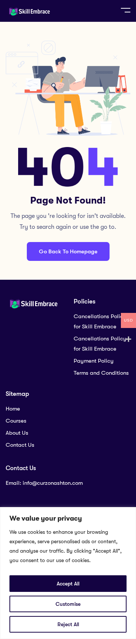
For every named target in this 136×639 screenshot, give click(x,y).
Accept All (68, 584)
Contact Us (20, 444)
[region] (68, 573)
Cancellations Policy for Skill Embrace (100, 321)
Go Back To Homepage (68, 251)
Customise (68, 604)
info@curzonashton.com (53, 483)
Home (13, 408)
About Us (17, 432)
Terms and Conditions (101, 372)
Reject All (68, 624)
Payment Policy (94, 360)
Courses (16, 420)
